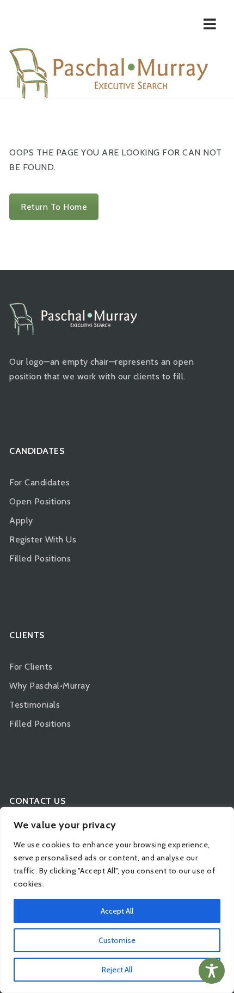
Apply (21, 520)
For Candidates (39, 482)
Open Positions (40, 501)
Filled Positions (40, 558)
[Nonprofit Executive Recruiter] (108, 73)
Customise (117, 940)
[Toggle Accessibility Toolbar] (212, 971)
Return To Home (54, 207)
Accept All (117, 911)
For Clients (31, 666)
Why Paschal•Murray (49, 685)
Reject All (117, 970)
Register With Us (42, 539)
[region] (117, 900)
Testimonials (34, 705)
